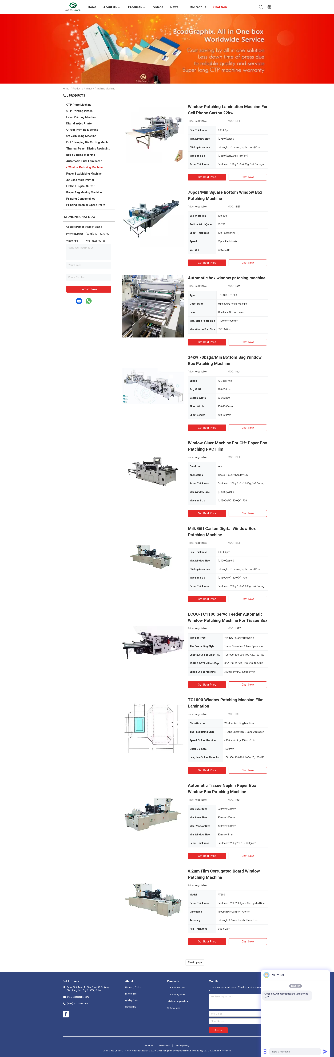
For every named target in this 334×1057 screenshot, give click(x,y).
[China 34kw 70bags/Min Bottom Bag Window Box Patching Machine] (153, 385)
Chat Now (248, 177)
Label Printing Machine (81, 117)
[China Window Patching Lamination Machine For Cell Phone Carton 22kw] (153, 134)
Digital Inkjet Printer (79, 123)
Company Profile (133, 987)
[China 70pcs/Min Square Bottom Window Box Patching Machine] (153, 220)
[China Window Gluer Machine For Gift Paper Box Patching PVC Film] (153, 471)
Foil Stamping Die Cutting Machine (88, 142)
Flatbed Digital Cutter (80, 186)
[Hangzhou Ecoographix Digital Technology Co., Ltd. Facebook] (66, 1014)
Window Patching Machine (85, 167)
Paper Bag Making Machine (84, 192)
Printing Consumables (80, 198)
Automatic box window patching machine (226, 278)
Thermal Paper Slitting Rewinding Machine (88, 148)
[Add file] (265, 1051)
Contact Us (130, 1007)
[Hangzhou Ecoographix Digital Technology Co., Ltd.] (73, 6)
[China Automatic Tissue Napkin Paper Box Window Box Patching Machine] (153, 813)
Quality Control (132, 1000)
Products (78, 88)
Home (66, 88)
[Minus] (325, 975)
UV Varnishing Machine (81, 136)
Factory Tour (131, 994)
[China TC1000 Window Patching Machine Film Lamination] (153, 728)
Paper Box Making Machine (84, 173)
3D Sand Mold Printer (80, 180)
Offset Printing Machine (82, 129)
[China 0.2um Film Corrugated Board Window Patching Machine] (153, 899)
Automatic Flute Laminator (84, 161)
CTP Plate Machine (78, 104)
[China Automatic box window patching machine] (153, 306)
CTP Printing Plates (79, 111)
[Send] (325, 1051)
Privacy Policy (182, 1045)
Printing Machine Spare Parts (85, 205)
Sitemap (149, 1045)
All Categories (173, 1008)
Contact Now (89, 289)
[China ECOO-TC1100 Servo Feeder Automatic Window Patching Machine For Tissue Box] (153, 642)
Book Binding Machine (80, 154)
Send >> (218, 1030)
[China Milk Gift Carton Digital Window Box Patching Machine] (153, 556)
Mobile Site (164, 1045)
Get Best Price (207, 177)
